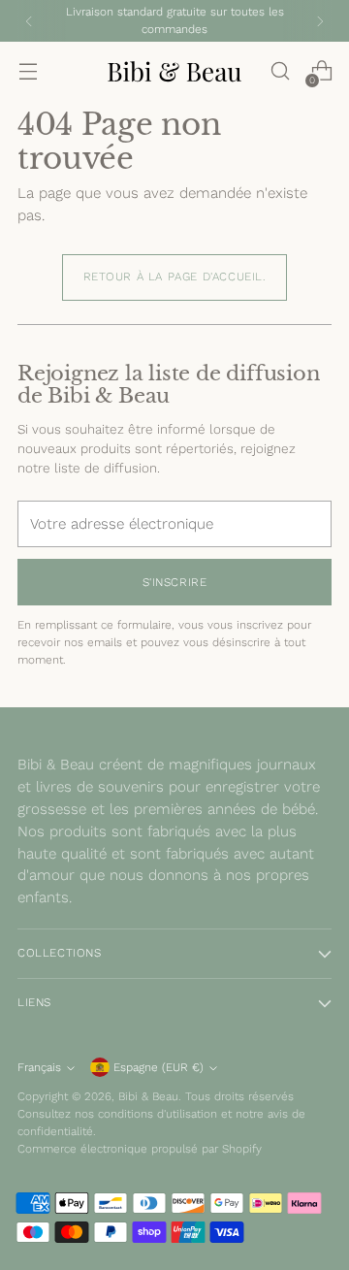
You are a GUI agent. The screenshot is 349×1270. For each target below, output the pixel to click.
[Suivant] (320, 21)
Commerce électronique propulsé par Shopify (139, 1149)
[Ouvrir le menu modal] (28, 71)
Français (39, 1067)
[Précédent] (29, 21)
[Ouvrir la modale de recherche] (280, 71)
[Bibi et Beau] (174, 71)
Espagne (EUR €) (158, 1067)
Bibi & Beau (148, 1096)
